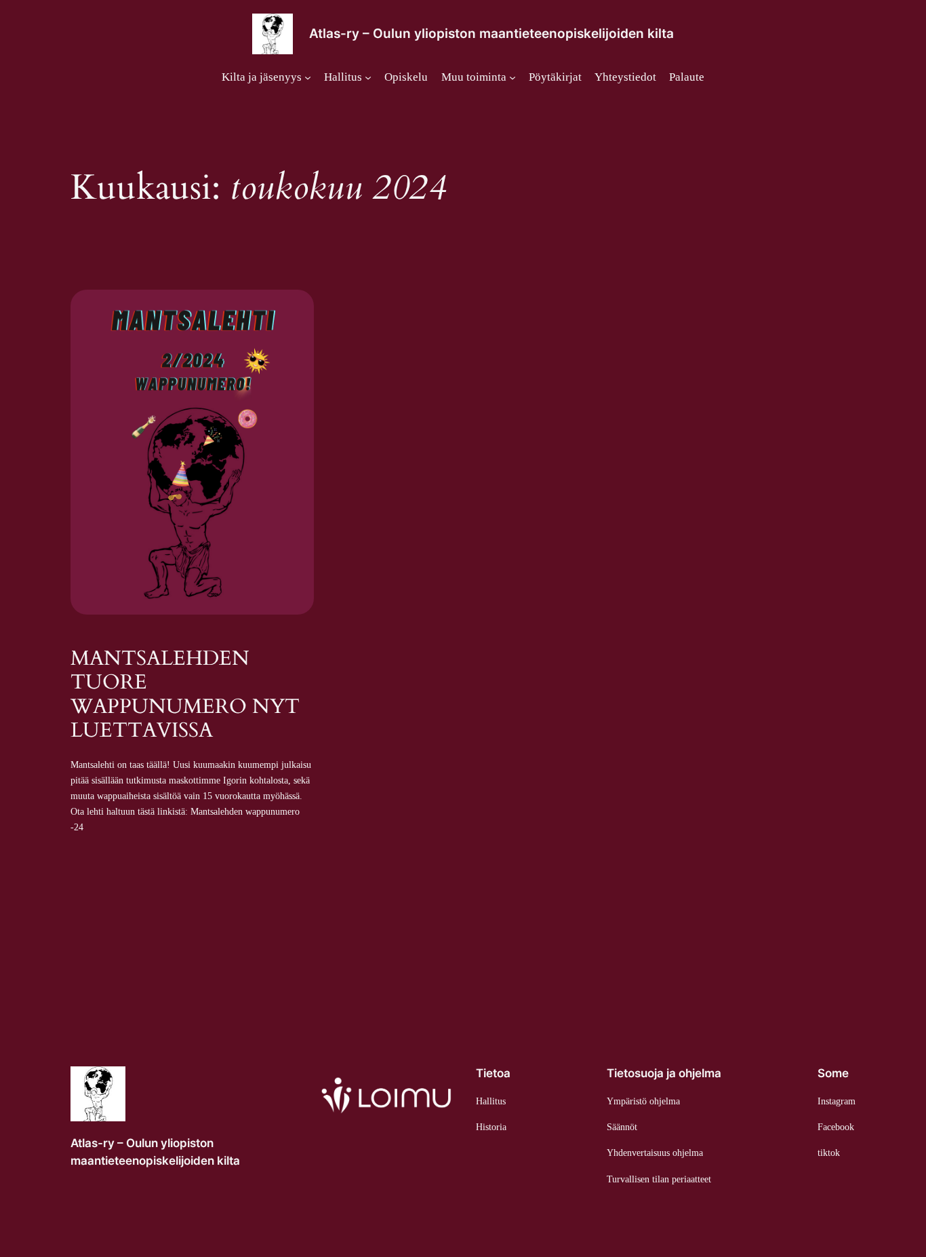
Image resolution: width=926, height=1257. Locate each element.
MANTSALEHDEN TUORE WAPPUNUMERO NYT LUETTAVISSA (185, 695)
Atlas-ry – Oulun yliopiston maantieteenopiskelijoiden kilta (491, 33)
